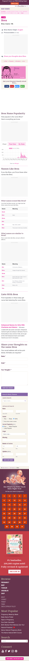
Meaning (4, 437)
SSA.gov (17, 163)
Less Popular (8, 428)
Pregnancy (5, 582)
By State (22, 144)
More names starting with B (14, 658)
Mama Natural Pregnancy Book (11, 630)
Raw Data (12, 144)
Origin (4, 431)
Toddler (4, 588)
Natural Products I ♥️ (8, 627)
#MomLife (4, 591)
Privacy (3, 602)
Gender (4, 416)
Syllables (6, 451)
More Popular (13, 426)
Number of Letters (7, 443)
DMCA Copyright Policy (8, 606)
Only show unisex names (10, 421)
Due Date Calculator (7, 622)
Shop (3, 593)
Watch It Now (14, 3)
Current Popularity (8, 424)
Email (3, 363)
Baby (3, 585)
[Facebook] (6, 652)
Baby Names (5, 9)
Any (5, 419)
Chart (4, 144)
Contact (3, 599)
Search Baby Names (8, 460)
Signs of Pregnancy (7, 620)
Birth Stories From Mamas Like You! (12, 625)
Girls (16, 419)
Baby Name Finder (7, 617)
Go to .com (21, 6)
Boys (10, 419)
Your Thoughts (6, 370)
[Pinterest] (16, 652)
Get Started (3, 11)
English (20, 30)
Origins (22, 13)
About (3, 597)
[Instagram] (12, 652)
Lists (18, 13)
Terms (3, 604)
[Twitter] (9, 652)
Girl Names (12, 467)
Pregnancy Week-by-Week (9, 614)
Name (3, 356)
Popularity (12, 61)
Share (6, 61)
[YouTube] (3, 652)
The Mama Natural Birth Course (11, 633)
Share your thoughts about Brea (15, 56)
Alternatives (18, 61)
